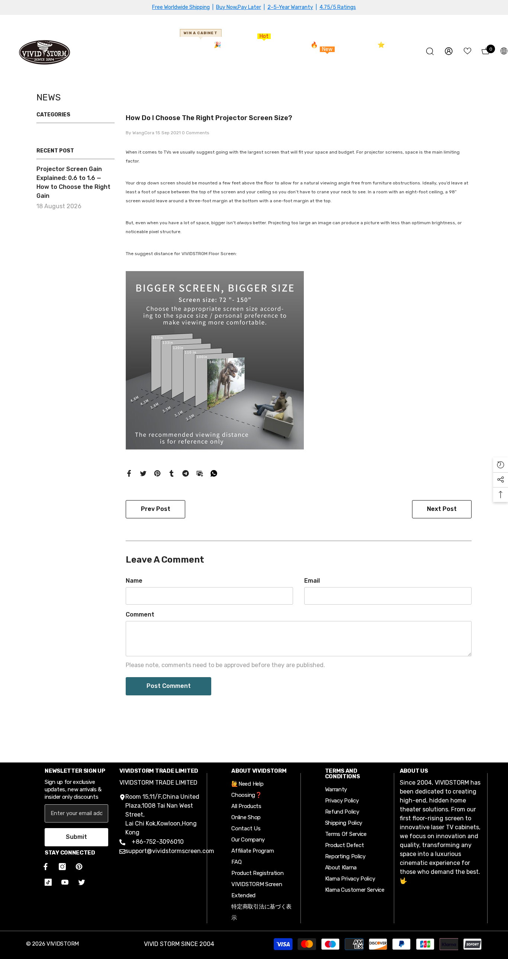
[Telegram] (185, 472)
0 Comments (195, 132)
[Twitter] (143, 472)
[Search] (430, 51)
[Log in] (448, 51)
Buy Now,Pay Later (238, 7)
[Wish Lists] (467, 51)
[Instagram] (62, 866)
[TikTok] (48, 882)
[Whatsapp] (213, 472)
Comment (140, 614)
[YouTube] (64, 882)
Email (312, 580)
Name (134, 580)
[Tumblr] (171, 472)
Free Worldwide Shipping (181, 7)
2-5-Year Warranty (290, 7)
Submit (76, 836)
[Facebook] (129, 472)
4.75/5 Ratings (337, 7)
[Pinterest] (157, 472)
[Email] (199, 472)
